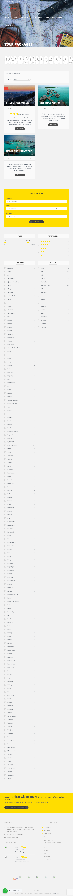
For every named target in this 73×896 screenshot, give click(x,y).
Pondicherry (10, 646)
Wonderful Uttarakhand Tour (22, 861)
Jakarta (9, 459)
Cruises (46, 17)
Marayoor (10, 560)
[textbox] (32, 208)
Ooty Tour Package (19, 852)
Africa (9, 271)
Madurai (9, 539)
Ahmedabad (11, 278)
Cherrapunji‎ (10, 344)
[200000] (28, 242)
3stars (53, 248)
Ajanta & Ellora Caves (13, 282)
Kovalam (9, 514)
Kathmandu (10, 494)
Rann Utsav (10, 667)
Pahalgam (10, 619)
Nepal (9, 608)
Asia (8, 303)
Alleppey (9, 289)
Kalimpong (10, 469)
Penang (9, 632)
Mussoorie (10, 577)
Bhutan (9, 327)
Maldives (9, 553)
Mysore (9, 584)
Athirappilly (10, 310)
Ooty (8, 615)
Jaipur (9, 452)
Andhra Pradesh (12, 296)
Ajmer (9, 285)
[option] (15, 879)
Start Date (9, 213)
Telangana (10, 723)
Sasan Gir (10, 681)
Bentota (9, 323)
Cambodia (10, 334)
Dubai (9, 389)
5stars (53, 241)
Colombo (10, 355)
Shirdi (9, 692)
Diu (8, 386)
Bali (8, 316)
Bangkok (9, 320)
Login (58, 1)
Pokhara (9, 639)
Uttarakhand (11, 751)
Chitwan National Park (13, 348)
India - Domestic (11, 445)
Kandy (9, 476)
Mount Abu (10, 570)
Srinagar (9, 712)
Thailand (9, 726)
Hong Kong (10, 438)
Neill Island (10, 605)
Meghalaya (10, 567)
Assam (9, 306)
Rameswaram (11, 660)
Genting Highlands (12, 400)
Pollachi (9, 643)
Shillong (9, 685)
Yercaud (9, 778)
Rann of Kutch (11, 664)
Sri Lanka (10, 709)
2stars (53, 252)
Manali (9, 556)
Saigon (9, 678)
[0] (5, 242)
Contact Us (9, 26)
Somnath (10, 705)
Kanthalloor (10, 480)
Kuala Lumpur (11, 521)
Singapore (10, 702)
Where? (8, 205)
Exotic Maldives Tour (50, 103)
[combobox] (32, 208)
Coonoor (9, 358)
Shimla (9, 688)
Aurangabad (11, 313)
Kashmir (9, 490)
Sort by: (10, 79)
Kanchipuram (11, 473)
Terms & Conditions (48, 860)
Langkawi (10, 528)
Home (7, 17)
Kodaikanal (10, 507)
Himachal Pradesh (12, 431)
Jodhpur (9, 462)
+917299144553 (9, 1)
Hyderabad (10, 441)
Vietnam (9, 761)
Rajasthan (10, 657)
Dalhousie (10, 369)
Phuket (9, 636)
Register (66, 1)
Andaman (10, 292)
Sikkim (9, 698)
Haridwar (10, 424)
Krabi (8, 518)
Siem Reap (10, 695)
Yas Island (10, 771)
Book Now (20, 128)
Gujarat (9, 410)
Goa (8, 407)
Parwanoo (10, 622)
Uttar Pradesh (11, 747)
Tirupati (9, 737)
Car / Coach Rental (48, 840)
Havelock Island (11, 428)
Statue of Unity (11, 716)
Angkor (9, 299)
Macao (9, 535)
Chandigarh (10, 337)
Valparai (9, 754)
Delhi (8, 379)
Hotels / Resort (37, 17)
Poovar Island (11, 650)
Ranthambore (11, 671)
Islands (9, 448)
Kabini (9, 466)
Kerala (9, 504)
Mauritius (10, 563)
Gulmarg (9, 414)
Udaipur (9, 744)
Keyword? (9, 198)
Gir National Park (12, 403)
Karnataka (10, 487)
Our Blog (46, 850)
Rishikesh (10, 674)
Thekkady (10, 733)
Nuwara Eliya (11, 612)
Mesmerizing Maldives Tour (19, 151)
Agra (8, 275)
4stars (53, 245)
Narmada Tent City (12, 594)
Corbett (9, 365)
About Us (14, 17)
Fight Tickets (47, 830)
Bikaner (9, 330)
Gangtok (9, 396)
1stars (53, 255)
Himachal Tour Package (17, 103)
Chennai (9, 341)
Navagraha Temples (13, 601)
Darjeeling (10, 375)
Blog (53, 17)
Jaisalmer (10, 455)
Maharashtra (11, 546)
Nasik (9, 598)
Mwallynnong (11, 580)
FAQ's (45, 853)
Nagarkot (10, 587)
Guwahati (10, 417)
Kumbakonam (11, 525)
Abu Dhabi (10, 268)
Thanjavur (10, 730)
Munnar (9, 573)
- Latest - (16, 79)
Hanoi (9, 421)
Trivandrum (10, 740)
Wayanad (10, 764)
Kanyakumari (11, 483)
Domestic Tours (45, 285)
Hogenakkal (10, 435)
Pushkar (9, 653)
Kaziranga (10, 501)
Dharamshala (11, 382)
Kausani (9, 497)
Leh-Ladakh (10, 532)
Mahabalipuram (11, 542)
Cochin (9, 351)
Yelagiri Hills (10, 775)
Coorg (9, 362)
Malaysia (9, 549)
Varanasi (9, 758)
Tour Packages (24, 17)
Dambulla (10, 372)
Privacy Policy (47, 856)
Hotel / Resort (47, 833)
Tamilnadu (10, 719)
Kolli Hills (9, 511)
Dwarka (9, 393)
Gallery (59, 17)
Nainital (9, 591)
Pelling (9, 629)
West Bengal (11, 768)
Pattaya (9, 626)
